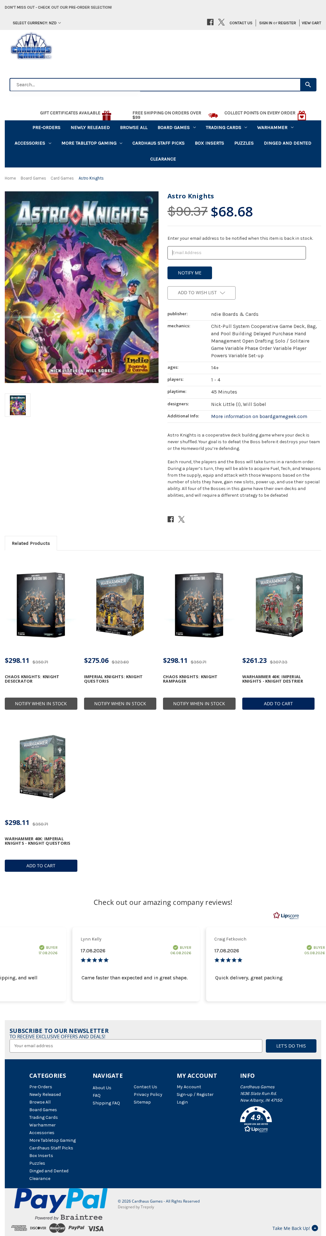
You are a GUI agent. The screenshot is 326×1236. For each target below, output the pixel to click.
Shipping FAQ (106, 1103)
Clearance (163, 159)
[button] (268, 1120)
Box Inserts (209, 143)
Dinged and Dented (287, 143)
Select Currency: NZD (35, 22)
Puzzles (244, 143)
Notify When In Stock (41, 703)
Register (287, 22)
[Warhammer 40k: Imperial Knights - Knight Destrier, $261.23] (278, 604)
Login (182, 1102)
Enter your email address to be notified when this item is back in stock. (240, 238)
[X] (221, 22)
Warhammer (272, 127)
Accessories (30, 143)
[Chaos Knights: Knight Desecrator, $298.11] (41, 604)
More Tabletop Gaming (89, 143)
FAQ (97, 1095)
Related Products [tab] (31, 543)
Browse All (133, 127)
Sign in (265, 22)
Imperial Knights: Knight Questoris (113, 679)
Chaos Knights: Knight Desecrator (32, 679)
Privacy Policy (148, 1094)
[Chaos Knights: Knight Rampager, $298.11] (199, 604)
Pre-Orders (46, 127)
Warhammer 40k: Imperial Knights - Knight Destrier (272, 679)
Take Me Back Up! (291, 1228)
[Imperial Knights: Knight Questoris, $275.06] (120, 604)
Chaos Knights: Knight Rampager (190, 679)
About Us (102, 1087)
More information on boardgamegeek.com (259, 416)
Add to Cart (278, 703)
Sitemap (142, 1102)
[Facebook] (210, 22)
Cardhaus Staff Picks (158, 143)
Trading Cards (223, 127)
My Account (189, 1087)
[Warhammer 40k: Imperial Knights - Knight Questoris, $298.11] (41, 766)
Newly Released (90, 127)
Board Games (174, 127)
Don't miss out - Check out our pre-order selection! (58, 7)
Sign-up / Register (195, 1094)
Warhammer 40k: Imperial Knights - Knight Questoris (38, 841)
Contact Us (241, 22)
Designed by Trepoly (136, 1207)
